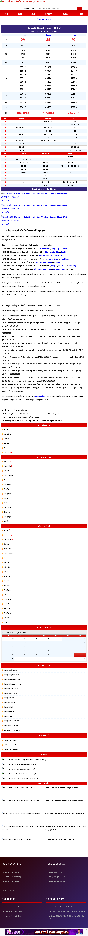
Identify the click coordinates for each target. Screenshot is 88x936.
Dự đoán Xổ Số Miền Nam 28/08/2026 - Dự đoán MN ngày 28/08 (44, 205)
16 (84, 647)
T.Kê (81, 14)
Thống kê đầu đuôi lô (10, 693)
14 (60, 647)
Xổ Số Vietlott (9, 890)
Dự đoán (66, 14)
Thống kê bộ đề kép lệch (11, 721)
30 (48, 639)
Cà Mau (64, 249)
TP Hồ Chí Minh (44, 249)
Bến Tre (48, 252)
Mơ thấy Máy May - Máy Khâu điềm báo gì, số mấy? (24, 778)
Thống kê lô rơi (8, 716)
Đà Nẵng (6, 521)
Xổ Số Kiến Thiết (10, 886)
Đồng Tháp (55, 249)
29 (36, 639)
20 (48, 651)
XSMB (6, 14)
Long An (54, 266)
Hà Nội (6, 429)
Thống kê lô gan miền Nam (12, 679)
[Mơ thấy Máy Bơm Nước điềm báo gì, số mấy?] (5, 769)
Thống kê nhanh (9, 698)
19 (36, 651)
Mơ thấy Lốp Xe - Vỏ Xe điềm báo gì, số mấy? (22, 774)
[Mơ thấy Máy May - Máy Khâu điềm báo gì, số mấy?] (5, 778)
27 (13, 639)
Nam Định (7, 448)
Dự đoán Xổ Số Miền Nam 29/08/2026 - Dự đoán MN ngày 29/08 (44, 194)
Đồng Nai (42, 255)
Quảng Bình (7, 494)
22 (72, 651)
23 (84, 651)
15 (72, 647)
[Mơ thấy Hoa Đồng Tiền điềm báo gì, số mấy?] (5, 764)
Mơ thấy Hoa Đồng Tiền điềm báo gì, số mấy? (22, 764)
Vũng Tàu (55, 252)
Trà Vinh (6, 604)
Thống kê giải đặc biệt (10, 670)
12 (36, 647)
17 (13, 651)
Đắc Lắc (6, 480)
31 (60, 639)
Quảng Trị (7, 498)
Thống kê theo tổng (10, 702)
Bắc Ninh (6, 439)
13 (48, 647)
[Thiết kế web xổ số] (44, 19)
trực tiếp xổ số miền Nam (25, 245)
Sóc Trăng (7, 581)
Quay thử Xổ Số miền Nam (13, 916)
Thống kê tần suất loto (11, 688)
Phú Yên (6, 471)
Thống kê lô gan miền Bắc (12, 675)
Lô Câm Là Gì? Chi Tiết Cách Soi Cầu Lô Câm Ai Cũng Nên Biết (66, 917)
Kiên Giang (48, 35)
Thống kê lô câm (9, 711)
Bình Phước (62, 266)
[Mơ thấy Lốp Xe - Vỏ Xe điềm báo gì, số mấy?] (5, 774)
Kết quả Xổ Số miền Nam (12, 881)
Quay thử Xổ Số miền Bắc (12, 907)
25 (25, 654)
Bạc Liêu (64, 252)
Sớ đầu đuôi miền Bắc (10, 740)
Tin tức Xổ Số (45, 783)
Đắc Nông (7, 512)
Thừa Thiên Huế (9, 475)
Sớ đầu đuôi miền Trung (11, 745)
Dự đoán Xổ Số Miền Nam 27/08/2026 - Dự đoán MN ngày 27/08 (44, 217)
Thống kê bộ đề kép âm (11, 725)
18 (25, 651)
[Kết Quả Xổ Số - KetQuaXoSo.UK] (22, 1)
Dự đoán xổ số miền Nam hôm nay (44, 189)
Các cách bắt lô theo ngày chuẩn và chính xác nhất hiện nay (67, 911)
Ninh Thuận (7, 507)
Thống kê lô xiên (9, 707)
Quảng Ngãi (7, 517)
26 (36, 654)
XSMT (33, 14)
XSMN (20, 14)
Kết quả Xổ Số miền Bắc (12, 872)
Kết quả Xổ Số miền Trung (13, 877)
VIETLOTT (48, 14)
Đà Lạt (74, 35)
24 (13, 654)
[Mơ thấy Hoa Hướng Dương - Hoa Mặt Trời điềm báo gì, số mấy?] (5, 760)
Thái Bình (6, 452)
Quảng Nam (7, 484)
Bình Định (7, 489)
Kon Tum (6, 461)
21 (60, 651)
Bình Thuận (7, 590)
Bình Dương (47, 262)
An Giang (55, 259)
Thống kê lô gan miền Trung (12, 684)
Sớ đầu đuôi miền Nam (11, 749)
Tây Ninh (47, 259)
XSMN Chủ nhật (41, 31)
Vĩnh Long (38, 262)
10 (13, 647)
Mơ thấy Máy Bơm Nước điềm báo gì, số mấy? (22, 769)
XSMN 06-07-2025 (52, 31)
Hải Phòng (7, 443)
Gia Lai (6, 503)
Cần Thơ (49, 255)
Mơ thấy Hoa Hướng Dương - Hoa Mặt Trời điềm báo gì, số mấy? (28, 760)
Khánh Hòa (7, 466)
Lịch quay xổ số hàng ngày (12, 730)
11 (25, 647)
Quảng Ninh (7, 434)
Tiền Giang (23, 35)
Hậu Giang (7, 618)
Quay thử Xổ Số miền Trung (13, 911)
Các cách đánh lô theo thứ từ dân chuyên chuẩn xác (65, 907)
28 (25, 639)
